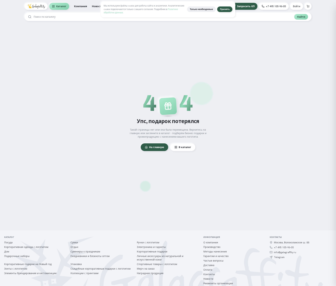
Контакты (209, 274)
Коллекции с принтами (85, 273)
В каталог (185, 147)
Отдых (74, 247)
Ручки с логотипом (148, 242)
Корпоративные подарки (152, 251)
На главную (156, 147)
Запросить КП (246, 6)
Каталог (61, 6)
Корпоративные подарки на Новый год (28, 264)
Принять (225, 9)
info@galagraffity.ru (285, 252)
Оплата (207, 269)
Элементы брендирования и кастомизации (30, 273)
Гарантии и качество (216, 256)
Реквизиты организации (218, 283)
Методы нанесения (215, 251)
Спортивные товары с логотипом (157, 264)
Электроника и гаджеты (151, 247)
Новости (97, 6)
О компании (210, 242)
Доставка (208, 265)
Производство (211, 247)
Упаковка (76, 264)
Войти (296, 6)
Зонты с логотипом (15, 268)
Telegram (279, 257)
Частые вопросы (213, 260)
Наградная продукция (150, 273)
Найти (301, 16)
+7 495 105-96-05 (276, 6)
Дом (6, 251)
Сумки (74, 242)
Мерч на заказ (146, 268)
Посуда (8, 242)
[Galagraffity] (36, 6)
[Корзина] (308, 6)
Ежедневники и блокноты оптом (90, 256)
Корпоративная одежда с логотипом (26, 247)
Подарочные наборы (17, 256)
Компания (80, 6)
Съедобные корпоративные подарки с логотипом (101, 268)
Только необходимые (201, 9)
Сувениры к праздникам (85, 251)
